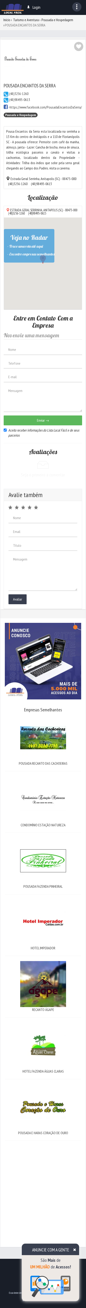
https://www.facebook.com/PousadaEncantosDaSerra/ (46, 107)
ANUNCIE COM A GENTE (50, 1250)
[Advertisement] (43, 1189)
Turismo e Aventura (26, 19)
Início (6, 19)
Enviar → (43, 420)
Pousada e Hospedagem (57, 19)
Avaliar (17, 599)
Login (36, 7)
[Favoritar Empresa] (78, 46)
